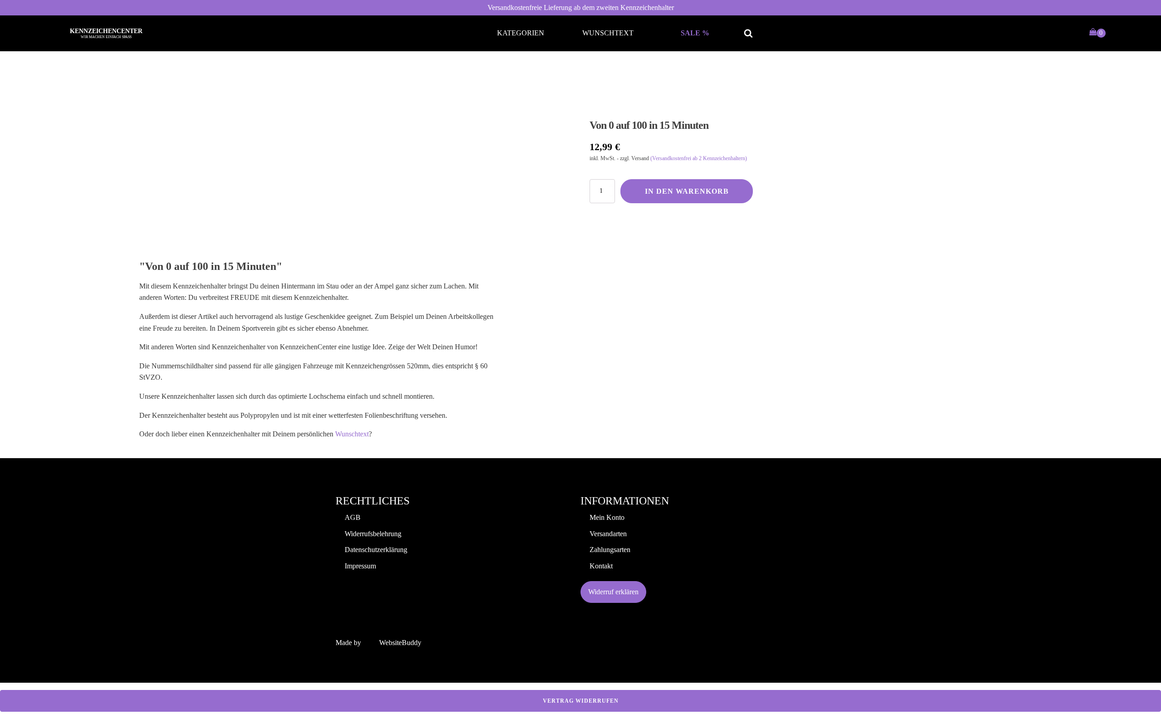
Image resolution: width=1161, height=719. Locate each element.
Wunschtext (608, 33)
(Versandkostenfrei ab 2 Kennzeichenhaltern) (698, 158)
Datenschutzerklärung (376, 549)
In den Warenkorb (687, 191)
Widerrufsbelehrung (373, 534)
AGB (353, 517)
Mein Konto (607, 517)
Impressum (360, 566)
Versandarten (608, 534)
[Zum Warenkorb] (1097, 33)
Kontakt (601, 566)
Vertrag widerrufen (581, 701)
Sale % (695, 33)
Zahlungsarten (610, 549)
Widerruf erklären (613, 592)
